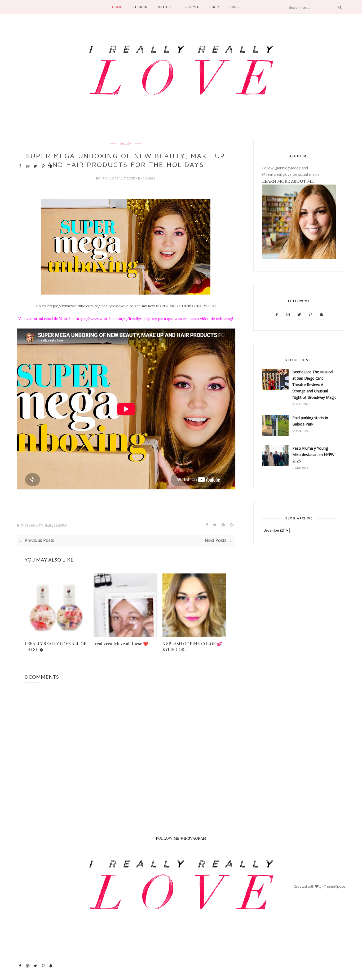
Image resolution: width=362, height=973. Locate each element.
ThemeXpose (334, 886)
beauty (125, 143)
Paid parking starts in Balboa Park (310, 421)
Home (117, 7)
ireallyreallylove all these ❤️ (121, 643)
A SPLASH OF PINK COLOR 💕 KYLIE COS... (192, 646)
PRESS (235, 7)
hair (48, 526)
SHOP (214, 7)
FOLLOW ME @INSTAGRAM (181, 838)
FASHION (140, 7)
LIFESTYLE (190, 7)
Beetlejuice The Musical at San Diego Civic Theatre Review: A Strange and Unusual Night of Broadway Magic (314, 384)
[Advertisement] (35, 879)
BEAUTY (164, 7)
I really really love (118, 178)
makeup (60, 526)
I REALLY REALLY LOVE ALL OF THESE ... (55, 646)
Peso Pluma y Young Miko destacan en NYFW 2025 (313, 454)
